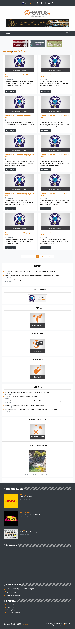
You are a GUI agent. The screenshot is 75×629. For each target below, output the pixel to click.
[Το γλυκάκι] (54, 43)
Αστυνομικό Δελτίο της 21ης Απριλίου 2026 (19, 194)
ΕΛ (25, 3)
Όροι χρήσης (11, 610)
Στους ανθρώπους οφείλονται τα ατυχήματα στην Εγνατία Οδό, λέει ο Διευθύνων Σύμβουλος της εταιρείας (36, 401)
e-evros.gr (25, 624)
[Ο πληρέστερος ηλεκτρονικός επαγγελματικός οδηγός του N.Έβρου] (37, 13)
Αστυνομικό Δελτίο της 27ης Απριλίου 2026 (55, 155)
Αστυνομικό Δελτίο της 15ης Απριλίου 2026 (55, 194)
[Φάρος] (11, 534)
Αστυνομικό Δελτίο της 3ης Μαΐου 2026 (18, 116)
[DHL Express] (11, 501)
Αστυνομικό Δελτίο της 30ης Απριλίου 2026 (55, 116)
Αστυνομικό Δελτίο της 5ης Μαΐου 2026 (53, 76)
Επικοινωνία (11, 607)
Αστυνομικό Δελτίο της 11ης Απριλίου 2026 (19, 234)
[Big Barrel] (37, 23)
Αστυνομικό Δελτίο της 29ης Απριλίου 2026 (19, 155)
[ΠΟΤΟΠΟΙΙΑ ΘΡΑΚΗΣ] (21, 43)
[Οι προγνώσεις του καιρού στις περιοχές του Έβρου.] (37, 432)
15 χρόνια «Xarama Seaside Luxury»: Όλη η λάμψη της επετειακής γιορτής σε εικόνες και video (32, 275)
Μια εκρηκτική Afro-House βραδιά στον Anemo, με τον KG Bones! (23, 280)
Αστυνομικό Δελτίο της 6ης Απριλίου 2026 (54, 234)
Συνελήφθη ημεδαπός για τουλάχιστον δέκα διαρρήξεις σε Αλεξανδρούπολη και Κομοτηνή (31, 409)
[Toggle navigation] (67, 33)
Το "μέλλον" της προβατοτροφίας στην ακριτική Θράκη (21, 396)
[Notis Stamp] (11, 518)
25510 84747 (12, 592)
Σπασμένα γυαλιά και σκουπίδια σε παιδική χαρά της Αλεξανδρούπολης (25, 405)
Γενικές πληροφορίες (14, 605)
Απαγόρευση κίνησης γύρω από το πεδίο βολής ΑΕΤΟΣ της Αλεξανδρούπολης (27, 392)
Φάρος (22, 530)
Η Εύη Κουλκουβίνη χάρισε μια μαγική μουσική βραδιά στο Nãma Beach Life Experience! (30, 271)
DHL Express (25, 495)
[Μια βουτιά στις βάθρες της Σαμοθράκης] (37, 461)
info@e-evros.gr (13, 596)
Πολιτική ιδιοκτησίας (14, 612)
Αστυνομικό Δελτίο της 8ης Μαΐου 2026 (18, 76)
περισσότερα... (10, 91)
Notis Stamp (25, 512)
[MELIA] (37, 43)
